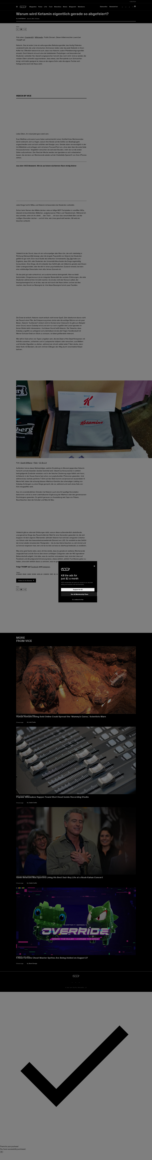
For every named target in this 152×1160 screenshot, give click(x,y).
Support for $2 (78, 589)
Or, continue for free (77, 599)
